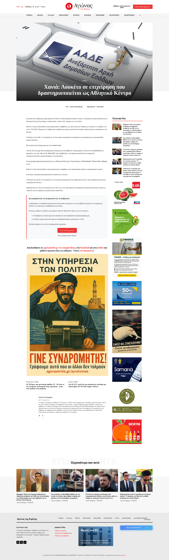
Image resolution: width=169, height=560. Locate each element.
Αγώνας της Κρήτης (76, 106)
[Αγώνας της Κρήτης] (31, 406)
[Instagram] (17, 542)
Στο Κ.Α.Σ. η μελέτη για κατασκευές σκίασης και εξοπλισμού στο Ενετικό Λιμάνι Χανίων (87, 385)
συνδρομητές (86, 250)
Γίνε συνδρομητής (67, 230)
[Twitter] (42, 415)
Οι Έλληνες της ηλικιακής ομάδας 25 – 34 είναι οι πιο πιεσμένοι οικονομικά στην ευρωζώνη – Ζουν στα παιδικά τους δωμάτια (45, 386)
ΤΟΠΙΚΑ (84, 80)
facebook (85, 248)
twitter (100, 248)
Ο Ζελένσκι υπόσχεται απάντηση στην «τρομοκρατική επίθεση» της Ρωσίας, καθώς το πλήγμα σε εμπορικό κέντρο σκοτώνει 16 (101, 496)
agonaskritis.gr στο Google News (59, 248)
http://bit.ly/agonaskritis (44, 400)
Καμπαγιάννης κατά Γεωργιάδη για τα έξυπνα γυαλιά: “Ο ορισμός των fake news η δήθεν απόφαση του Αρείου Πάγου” (135, 496)
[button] (30, 7)
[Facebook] (39, 415)
